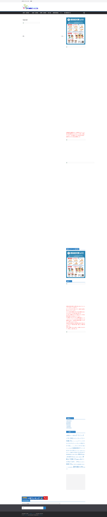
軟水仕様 (49, 12)
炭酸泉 (78, 459)
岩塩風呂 (76, 452)
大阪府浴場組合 (69, 420)
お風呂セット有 (71, 435)
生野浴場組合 (68, 422)
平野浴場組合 (68, 425)
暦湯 (80, 454)
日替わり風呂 (75, 454)
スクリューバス (75, 441)
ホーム (61, 12)
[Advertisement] (75, 482)
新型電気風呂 (69, 454)
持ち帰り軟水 (81, 452)
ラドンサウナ (79, 445)
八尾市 (76, 450)
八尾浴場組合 (68, 426)
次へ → (63, 36)
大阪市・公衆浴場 (26, 12)
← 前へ (23, 36)
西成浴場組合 (68, 423)
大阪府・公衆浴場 (35, 12)
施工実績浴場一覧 (67, 12)
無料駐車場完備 (55, 12)
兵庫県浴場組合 (69, 427)
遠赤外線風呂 (70, 467)
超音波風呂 (80, 464)
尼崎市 (72, 452)
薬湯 (69, 464)
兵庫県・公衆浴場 (43, 12)
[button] (29, 13)
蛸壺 (73, 464)
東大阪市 (70, 456)
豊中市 (75, 464)
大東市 (81, 450)
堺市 (79, 450)
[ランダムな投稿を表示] (84, 12)
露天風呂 (78, 467)
